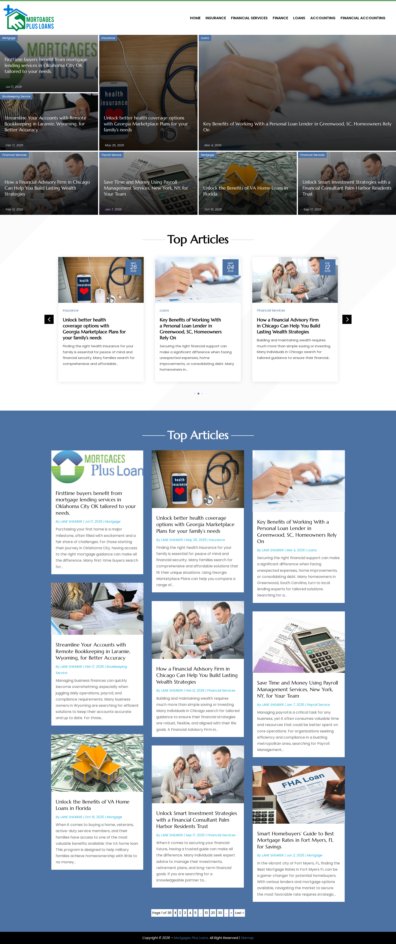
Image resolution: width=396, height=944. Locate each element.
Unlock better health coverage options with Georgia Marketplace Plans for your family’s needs (146, 124)
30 (220, 913)
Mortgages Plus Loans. (191, 938)
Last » (239, 913)
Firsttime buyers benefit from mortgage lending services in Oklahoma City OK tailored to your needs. (46, 65)
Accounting (323, 18)
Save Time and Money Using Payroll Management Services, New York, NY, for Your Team (146, 188)
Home (195, 18)
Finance (280, 18)
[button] (347, 319)
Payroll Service (111, 155)
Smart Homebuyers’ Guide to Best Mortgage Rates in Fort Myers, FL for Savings (295, 840)
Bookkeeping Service (16, 96)
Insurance (216, 18)
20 (213, 913)
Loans (299, 18)
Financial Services (249, 18)
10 (206, 913)
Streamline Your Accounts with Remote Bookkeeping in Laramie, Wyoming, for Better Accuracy (45, 124)
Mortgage (8, 38)
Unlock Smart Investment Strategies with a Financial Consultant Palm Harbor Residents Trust (346, 188)
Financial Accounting (363, 18)
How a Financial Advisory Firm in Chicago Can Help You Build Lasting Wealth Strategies (47, 188)
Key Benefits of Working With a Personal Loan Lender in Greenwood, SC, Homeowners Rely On (297, 532)
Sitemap (247, 938)
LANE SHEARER (71, 521)
